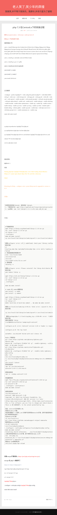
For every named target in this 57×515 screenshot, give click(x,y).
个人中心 (32, 18)
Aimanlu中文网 (24, 512)
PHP (24, 30)
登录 (39, 18)
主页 (17, 18)
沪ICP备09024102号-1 (37, 512)
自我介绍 (24, 18)
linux (10, 499)
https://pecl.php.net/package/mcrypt (28, 456)
